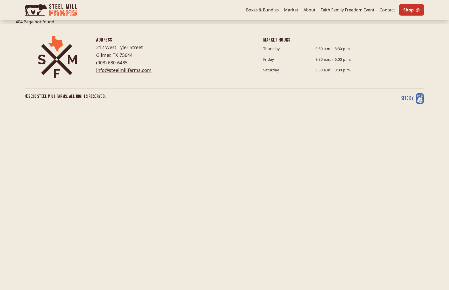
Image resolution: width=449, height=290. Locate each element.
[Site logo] (51, 10)
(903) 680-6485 (112, 62)
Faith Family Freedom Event (347, 10)
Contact (387, 10)
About (309, 10)
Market (291, 10)
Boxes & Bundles (262, 10)
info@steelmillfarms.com (123, 70)
